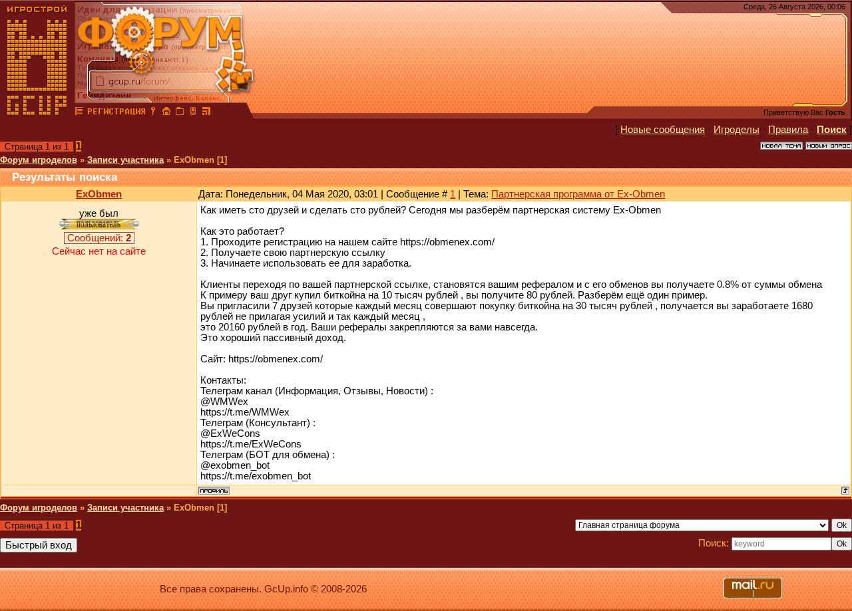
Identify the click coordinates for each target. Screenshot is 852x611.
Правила (788, 129)
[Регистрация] (116, 113)
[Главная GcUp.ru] (37, 113)
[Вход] (153, 113)
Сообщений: (99, 238)
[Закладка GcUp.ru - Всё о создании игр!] (179, 113)
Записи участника (125, 160)
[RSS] (206, 113)
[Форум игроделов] (79, 113)
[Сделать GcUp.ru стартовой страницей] (166, 113)
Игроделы (736, 129)
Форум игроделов (38, 160)
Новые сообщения (662, 129)
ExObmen (99, 194)
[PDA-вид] (193, 113)
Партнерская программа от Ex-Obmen (578, 194)
